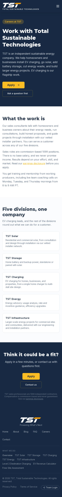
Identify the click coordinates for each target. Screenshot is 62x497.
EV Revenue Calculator (44, 463)
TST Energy (8, 459)
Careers (46, 431)
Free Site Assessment (13, 468)
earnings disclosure (34, 163)
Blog (26, 431)
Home (5, 431)
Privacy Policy (10, 486)
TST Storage (33, 455)
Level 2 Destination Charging (16, 463)
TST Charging (50, 455)
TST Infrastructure (26, 459)
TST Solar (20, 455)
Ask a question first (17, 93)
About (16, 431)
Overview (7, 455)
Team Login (51, 487)
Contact (6, 439)
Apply (11, 85)
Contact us (31, 384)
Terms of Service (28, 486)
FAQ (35, 431)
